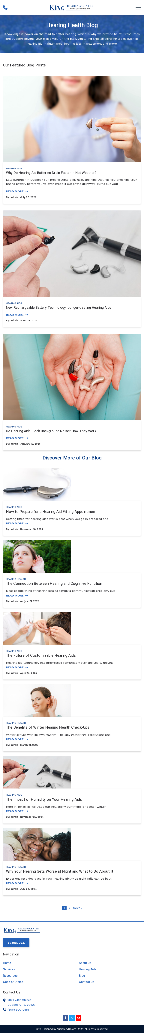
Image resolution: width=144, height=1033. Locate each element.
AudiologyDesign (66, 1029)
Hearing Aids (14, 168)
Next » (77, 908)
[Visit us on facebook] (65, 1018)
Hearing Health (16, 579)
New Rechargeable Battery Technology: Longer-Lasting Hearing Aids (58, 307)
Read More (15, 191)
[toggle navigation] (138, 7)
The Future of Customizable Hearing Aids (41, 655)
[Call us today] (5, 7)
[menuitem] (34, 963)
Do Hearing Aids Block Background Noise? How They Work (51, 431)
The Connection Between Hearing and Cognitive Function (54, 583)
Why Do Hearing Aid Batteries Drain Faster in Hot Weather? (51, 172)
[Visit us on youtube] (78, 1018)
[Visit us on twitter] (72, 1018)
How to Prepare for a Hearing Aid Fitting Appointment (51, 511)
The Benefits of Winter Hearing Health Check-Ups (47, 727)
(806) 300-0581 (18, 1009)
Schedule (16, 942)
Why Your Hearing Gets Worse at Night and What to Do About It (59, 871)
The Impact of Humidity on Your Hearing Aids (44, 799)
